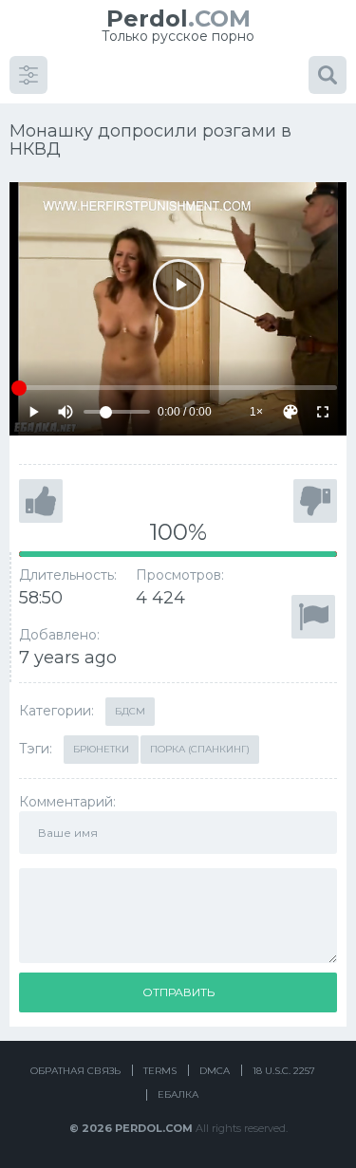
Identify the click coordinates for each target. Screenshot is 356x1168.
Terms (160, 1071)
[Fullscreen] (323, 412)
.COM (178, 18)
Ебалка (178, 1094)
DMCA (214, 1071)
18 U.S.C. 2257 (284, 1071)
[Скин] (290, 412)
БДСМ (130, 711)
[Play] (178, 284)
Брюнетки (101, 749)
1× (256, 411)
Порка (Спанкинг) (200, 749)
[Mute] (65, 412)
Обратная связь (75, 1071)
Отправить (178, 992)
